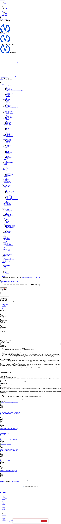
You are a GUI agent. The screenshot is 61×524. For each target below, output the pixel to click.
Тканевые (7, 95)
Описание (4, 305)
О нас (5, 3)
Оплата (3, 307)
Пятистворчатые (8, 175)
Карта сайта (4, 519)
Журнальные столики (7, 139)
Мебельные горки (9, 130)
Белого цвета (8, 133)
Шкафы (5, 224)
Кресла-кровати (8, 160)
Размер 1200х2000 (9, 195)
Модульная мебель (9, 89)
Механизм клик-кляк (9, 155)
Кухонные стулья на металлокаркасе (12, 107)
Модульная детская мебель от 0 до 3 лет (10, 223)
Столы (5, 269)
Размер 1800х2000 (9, 198)
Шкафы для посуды (7, 182)
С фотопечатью (8, 86)
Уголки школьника (7, 232)
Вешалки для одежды (7, 244)
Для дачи (7, 128)
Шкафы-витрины (7, 146)
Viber (16, 76)
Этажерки (5, 272)
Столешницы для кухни (8, 110)
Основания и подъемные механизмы (12, 199)
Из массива (8, 98)
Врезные (7, 120)
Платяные (5, 170)
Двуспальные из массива (10, 191)
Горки (5, 233)
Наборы (5, 163)
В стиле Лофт (8, 137)
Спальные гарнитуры (7, 185)
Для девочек (8, 216)
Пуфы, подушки (6, 168)
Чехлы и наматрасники (8, 261)
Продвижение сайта (3, 492)
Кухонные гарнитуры (7, 85)
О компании (4, 515)
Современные (8, 145)
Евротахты (8, 153)
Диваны (5, 150)
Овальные (7, 101)
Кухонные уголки (7, 92)
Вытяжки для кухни (9, 113)
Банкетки (5, 164)
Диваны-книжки (9, 157)
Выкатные (7, 156)
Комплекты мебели (7, 265)
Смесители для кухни (7, 124)
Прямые (7, 166)
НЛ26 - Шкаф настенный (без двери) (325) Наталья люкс (9, 413)
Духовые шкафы (8, 114)
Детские (7, 151)
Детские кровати (7, 209)
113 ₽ (1, 291)
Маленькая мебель (7, 238)
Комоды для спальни (7, 203)
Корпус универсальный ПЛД (5, 460)
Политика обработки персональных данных (9, 520)
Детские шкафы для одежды (10, 226)
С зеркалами (8, 178)
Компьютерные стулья (7, 252)
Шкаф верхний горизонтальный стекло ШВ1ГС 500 (8, 429)
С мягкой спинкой (9, 192)
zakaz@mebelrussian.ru (4, 77)
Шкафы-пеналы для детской (10, 225)
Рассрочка (5, 10)
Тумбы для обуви (7, 243)
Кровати (5, 187)
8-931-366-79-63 (3, 79)
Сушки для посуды (7, 125)
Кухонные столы (7, 99)
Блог (5, 5)
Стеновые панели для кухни (8, 111)
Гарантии (3, 11)
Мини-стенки (8, 138)
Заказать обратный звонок (4, 78)
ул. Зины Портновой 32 (4, 33)
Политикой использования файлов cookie (32, 521)
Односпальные (8, 189)
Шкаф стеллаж (6, 183)
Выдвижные (8, 219)
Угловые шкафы (6, 179)
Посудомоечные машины (10, 115)
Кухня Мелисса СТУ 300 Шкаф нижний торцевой (8, 471)
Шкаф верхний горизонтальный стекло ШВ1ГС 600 (8, 439)
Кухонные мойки (7, 118)
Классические (8, 129)
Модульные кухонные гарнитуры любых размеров (14, 90)
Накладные (8, 123)
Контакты (3, 511)
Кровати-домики (9, 210)
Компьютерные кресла (8, 254)
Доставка (5, 7)
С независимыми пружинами (9, 259)
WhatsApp (16, 62)
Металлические (8, 122)
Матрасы (5, 206)
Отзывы (5, 13)
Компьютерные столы (7, 249)
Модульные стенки (7, 135)
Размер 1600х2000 (9, 197)
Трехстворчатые (8, 173)
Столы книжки (8, 105)
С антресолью (6, 180)
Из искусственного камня (10, 121)
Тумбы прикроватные (7, 204)
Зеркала (5, 247)
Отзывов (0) (4, 306)
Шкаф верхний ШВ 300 (4, 434)
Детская (3, 500)
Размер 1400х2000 (9, 196)
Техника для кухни (7, 112)
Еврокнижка (8, 220)
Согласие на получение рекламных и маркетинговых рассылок (12, 522)
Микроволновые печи (9, 117)
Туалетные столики (7, 205)
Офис (3, 502)
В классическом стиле (9, 136)
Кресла (5, 159)
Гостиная (3, 497)
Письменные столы (7, 253)
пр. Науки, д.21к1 (3, 43)
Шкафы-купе (6, 176)
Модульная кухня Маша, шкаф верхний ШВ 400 (8, 423)
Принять (44, 520)
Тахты (5, 165)
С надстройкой (8, 231)
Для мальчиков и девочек (10, 217)
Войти (1, 17)
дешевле (6, 297)
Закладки (1, 16)
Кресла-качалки (8, 161)
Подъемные (8, 193)
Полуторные (8, 190)
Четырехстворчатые (9, 174)
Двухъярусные (8, 214)
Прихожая (4, 501)
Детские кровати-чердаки (10, 213)
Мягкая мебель (4, 498)
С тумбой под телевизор (10, 132)
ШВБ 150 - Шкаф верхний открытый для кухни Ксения (9, 450)
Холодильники (8, 116)
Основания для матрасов (8, 207)
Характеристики (5, 304)
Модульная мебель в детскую (9, 215)
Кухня (3, 496)
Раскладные (8, 102)
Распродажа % (4, 15)
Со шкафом (8, 134)
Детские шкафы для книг (10, 227)
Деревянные (8, 103)
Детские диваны (7, 218)
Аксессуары (6, 235)
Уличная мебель (6, 273)
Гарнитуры (6, 237)
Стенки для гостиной (7, 127)
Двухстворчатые (8, 172)
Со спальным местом (9, 93)
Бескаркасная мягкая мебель (8, 162)
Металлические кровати (10, 188)
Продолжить (2, 345)
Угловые (7, 87)
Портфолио (6, 14)
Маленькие (8, 88)
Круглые (7, 100)
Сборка (5, 8)
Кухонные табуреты (9, 109)
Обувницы (6, 268)
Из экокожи (8, 96)
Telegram (16, 69)
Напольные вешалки (9, 245)
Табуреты (5, 271)
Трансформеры (8, 140)
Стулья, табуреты (7, 106)
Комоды (5, 147)
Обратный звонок (3, 81)
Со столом (7, 97)
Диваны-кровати (9, 152)
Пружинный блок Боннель (8, 258)
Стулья (5, 270)
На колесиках (8, 141)
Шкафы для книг (7, 181)
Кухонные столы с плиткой (10, 104)
